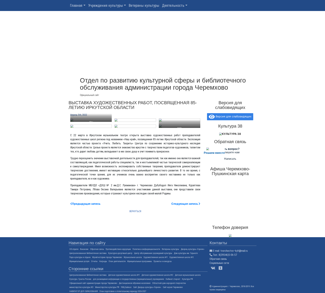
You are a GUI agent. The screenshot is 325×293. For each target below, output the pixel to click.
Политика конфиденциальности (146, 249)
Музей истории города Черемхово (107, 257)
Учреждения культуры (105, 5)
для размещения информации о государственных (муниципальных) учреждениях (128, 279)
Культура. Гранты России (80, 279)
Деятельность (173, 5)
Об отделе (73, 249)
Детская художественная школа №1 (124, 275)
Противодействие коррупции (118, 249)
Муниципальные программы (139, 261)
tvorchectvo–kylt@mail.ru (234, 250)
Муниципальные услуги (79, 261)
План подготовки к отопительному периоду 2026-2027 (123, 291)
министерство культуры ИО (81, 287)
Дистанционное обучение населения (134, 283)
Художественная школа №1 (156, 257)
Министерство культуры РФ (107, 287)
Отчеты (94, 261)
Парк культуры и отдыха (80, 257)
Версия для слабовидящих (233, 116)
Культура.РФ (187, 279)
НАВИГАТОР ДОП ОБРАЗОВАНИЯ (83, 291)
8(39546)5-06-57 (228, 254)
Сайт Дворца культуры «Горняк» (147, 287)
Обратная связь (97, 249)
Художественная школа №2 (181, 257)
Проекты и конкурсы (163, 261)
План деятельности (117, 261)
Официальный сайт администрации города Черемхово (93, 283)
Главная (76, 5)
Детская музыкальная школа (188, 275)
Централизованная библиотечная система (87, 253)
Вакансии (84, 249)
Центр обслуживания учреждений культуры (153, 253)
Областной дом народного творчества (169, 283)
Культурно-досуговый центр (120, 253)
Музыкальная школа (133, 257)
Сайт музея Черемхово (173, 287)
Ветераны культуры (144, 5)
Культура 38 (231, 134)
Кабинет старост (173, 279)
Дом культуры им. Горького (186, 253)
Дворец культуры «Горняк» (192, 249)
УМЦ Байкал (126, 287)
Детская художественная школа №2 (157, 275)
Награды (103, 261)
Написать (230, 158)
